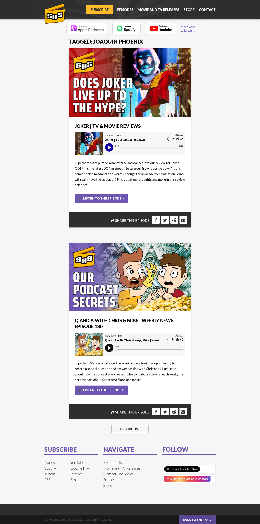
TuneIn (49, 474)
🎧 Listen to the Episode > (101, 198)
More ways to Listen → (188, 28)
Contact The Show (118, 474)
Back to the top (196, 519)
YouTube (77, 462)
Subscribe (99, 10)
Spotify (50, 468)
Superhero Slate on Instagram (188, 478)
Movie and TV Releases (158, 10)
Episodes (125, 10)
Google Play (80, 468)
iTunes (49, 462)
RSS (47, 479)
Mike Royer (105, 519)
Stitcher (76, 474)
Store (189, 10)
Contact (207, 10)
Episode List (130, 429)
